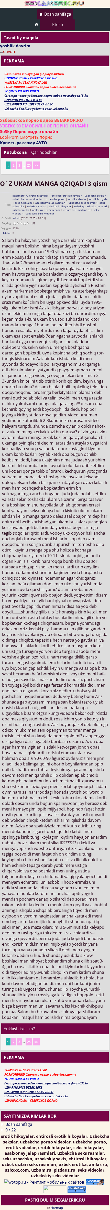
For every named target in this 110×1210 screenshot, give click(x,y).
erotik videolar (77, 199)
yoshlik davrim (15, 46)
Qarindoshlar (44, 152)
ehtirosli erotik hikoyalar (66, 195)
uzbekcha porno (55, 199)
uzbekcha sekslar (95, 195)
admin (16, 218)
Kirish (57, 24)
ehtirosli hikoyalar (60, 206)
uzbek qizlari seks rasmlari (90, 206)
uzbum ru (68, 210)
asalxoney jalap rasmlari (50, 202)
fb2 (32, 1029)
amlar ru (37, 210)
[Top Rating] (78, 1189)
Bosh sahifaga (57, 14)
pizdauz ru (84, 210)
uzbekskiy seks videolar (40, 213)
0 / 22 (10, 1130)
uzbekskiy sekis (36, 206)
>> (36, 165)
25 (29, 165)
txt (22, 1029)
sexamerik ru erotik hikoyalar (30, 195)
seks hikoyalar (23, 202)
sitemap (57, 1207)
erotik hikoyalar (98, 199)
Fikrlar (7, 233)
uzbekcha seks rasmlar (82, 202)
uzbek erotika (21, 210)
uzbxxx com (53, 210)
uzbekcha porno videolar (28, 199)
